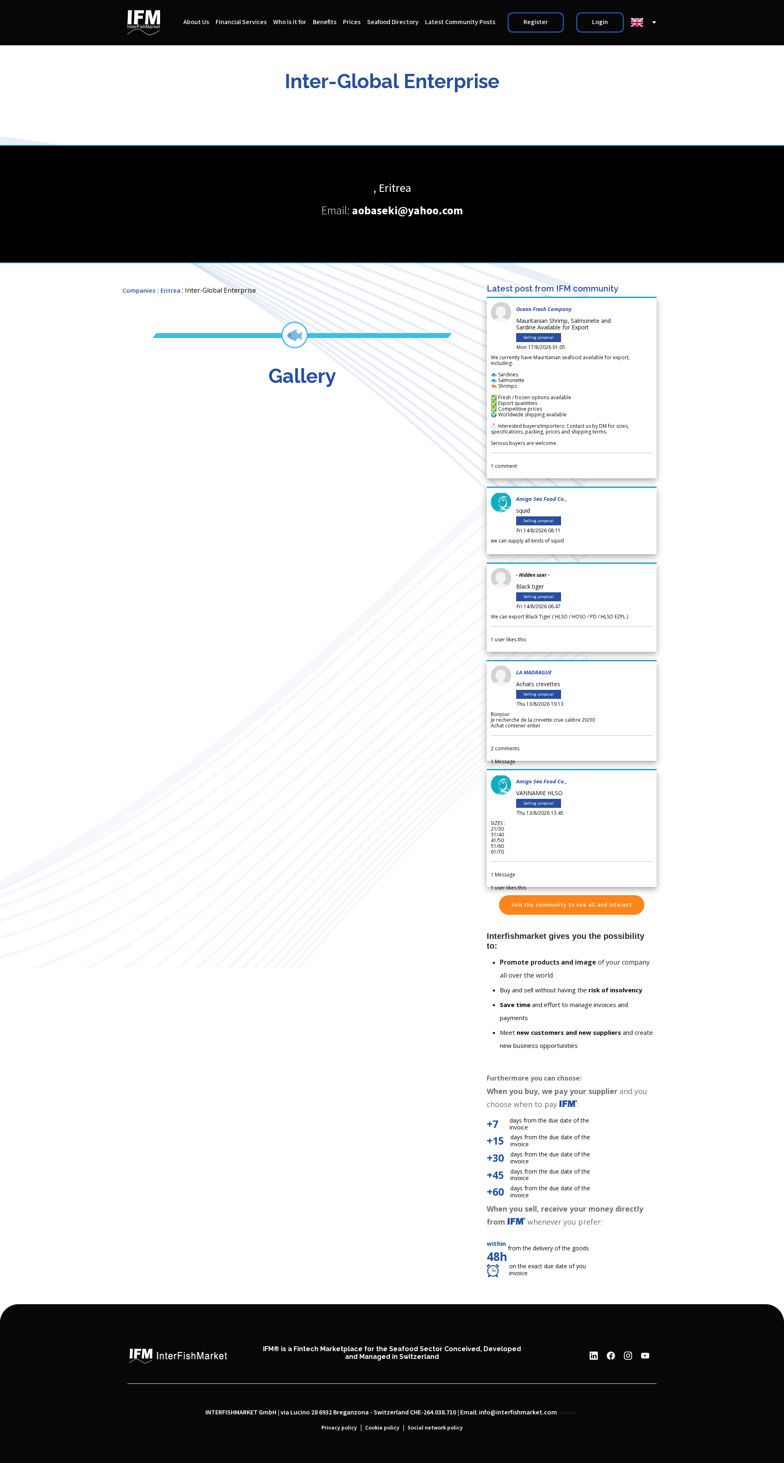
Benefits (324, 22)
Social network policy (435, 1428)
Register (535, 22)
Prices (352, 22)
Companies (139, 290)
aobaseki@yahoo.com (407, 210)
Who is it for (289, 22)
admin (568, 1412)
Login (600, 22)
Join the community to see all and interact (571, 905)
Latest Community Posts (460, 22)
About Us (196, 22)
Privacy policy (339, 1428)
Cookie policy (382, 1428)
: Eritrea (168, 290)
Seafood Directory (393, 22)
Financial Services (241, 22)
